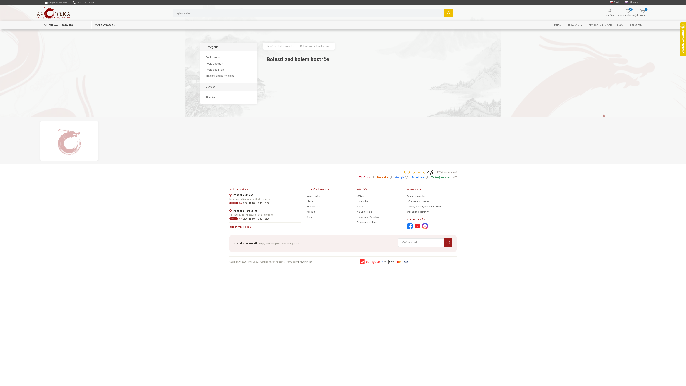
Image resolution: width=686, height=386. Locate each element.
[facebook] (410, 226)
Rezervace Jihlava (367, 222)
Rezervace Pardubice (368, 217)
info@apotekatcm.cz (58, 2)
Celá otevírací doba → (241, 227)
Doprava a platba (416, 196)
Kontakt (311, 211)
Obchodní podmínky (417, 211)
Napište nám (313, 196)
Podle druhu (213, 57)
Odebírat (448, 242)
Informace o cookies (418, 201)
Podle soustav (214, 63)
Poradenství (313, 206)
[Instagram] (425, 226)
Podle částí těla (215, 69)
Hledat (448, 13)
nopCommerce (305, 262)
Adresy (360, 206)
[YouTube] (417, 226)
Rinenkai (210, 97)
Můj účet (610, 15)
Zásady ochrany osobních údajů (424, 206)
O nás (309, 217)
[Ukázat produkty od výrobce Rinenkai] (69, 140)
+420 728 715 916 (85, 2)
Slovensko (635, 2)
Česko (617, 2)
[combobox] (308, 13)
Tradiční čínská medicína (220, 75)
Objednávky (363, 201)
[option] (69, 141)
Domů (270, 46)
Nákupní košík (364, 211)
